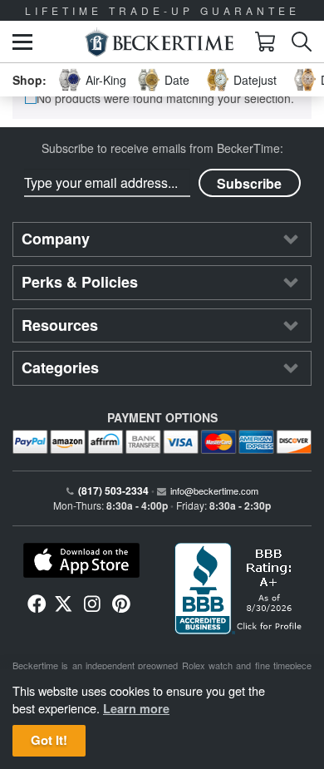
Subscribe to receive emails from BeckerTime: (162, 148)
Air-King (106, 79)
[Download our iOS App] (81, 560)
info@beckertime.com (214, 490)
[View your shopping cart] (265, 42)
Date (176, 79)
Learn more (136, 708)
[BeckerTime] (159, 42)
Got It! (49, 740)
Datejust (255, 79)
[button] (22, 42)
